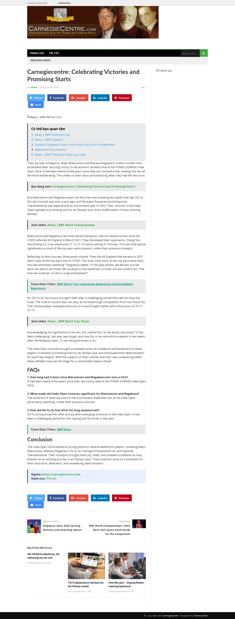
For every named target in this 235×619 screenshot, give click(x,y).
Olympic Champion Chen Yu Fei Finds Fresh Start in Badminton (75, 145)
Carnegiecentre (170, 615)
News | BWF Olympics (49, 140)
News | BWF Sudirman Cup (52, 135)
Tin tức (54, 53)
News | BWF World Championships (71, 225)
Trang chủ (37, 53)
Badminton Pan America (50, 150)
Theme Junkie (201, 615)
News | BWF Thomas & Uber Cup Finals (60, 155)
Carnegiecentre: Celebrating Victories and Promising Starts (93, 186)
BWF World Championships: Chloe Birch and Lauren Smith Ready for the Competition (109, 530)
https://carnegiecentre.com (61, 474)
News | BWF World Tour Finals (68, 321)
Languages (64, 3)
